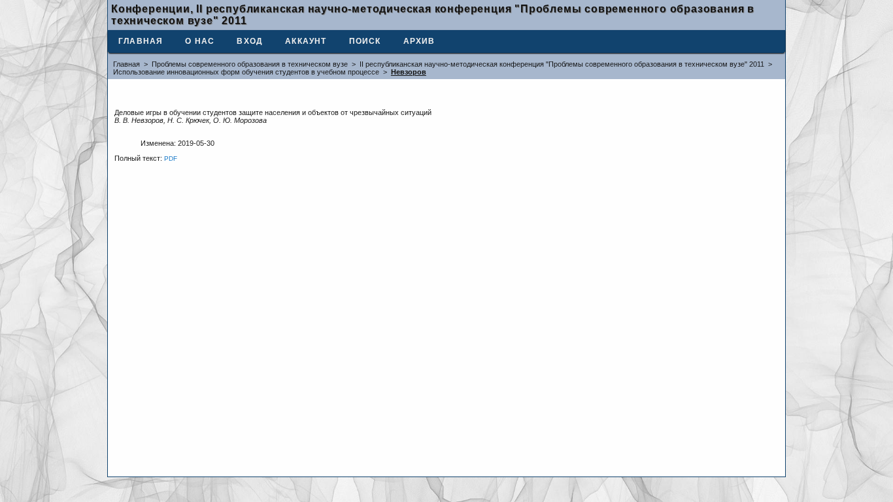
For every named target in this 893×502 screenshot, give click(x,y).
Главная (140, 41)
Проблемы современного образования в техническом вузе (250, 64)
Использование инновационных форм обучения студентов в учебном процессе (246, 72)
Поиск (365, 41)
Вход (250, 41)
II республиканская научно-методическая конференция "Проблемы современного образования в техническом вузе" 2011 (562, 64)
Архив (419, 41)
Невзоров (408, 72)
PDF (170, 158)
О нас (199, 41)
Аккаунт (305, 41)
